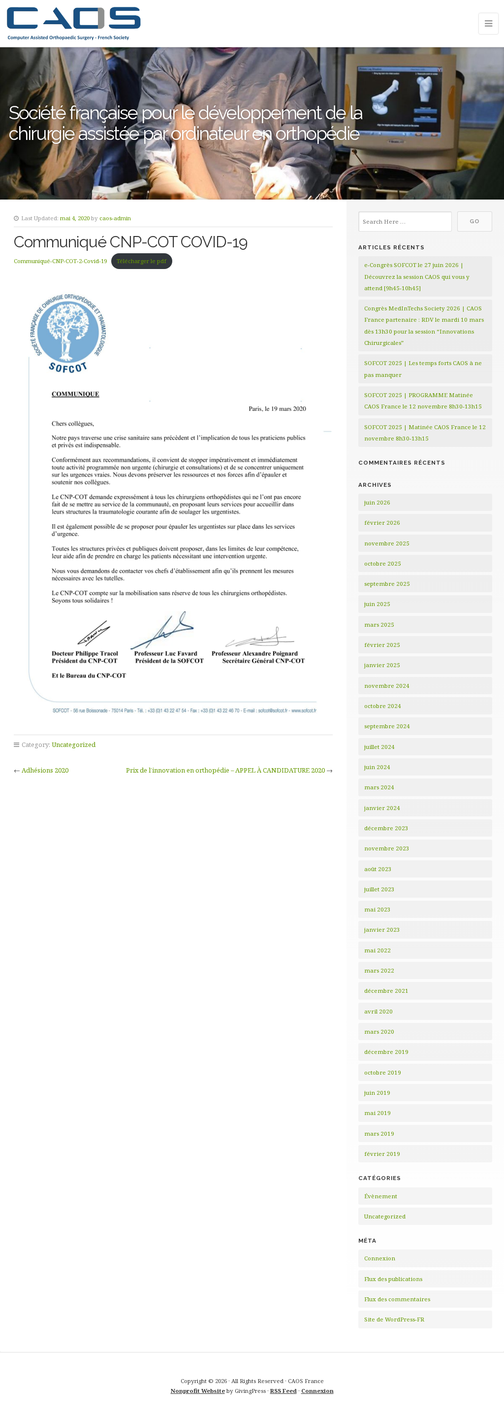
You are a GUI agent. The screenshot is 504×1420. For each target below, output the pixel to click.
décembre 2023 (386, 828)
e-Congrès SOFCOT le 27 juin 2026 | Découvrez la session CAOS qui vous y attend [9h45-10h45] (417, 276)
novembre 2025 (387, 543)
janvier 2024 (382, 807)
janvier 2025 (382, 665)
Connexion (379, 1258)
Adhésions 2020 (45, 770)
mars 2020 (379, 1031)
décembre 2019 (386, 1051)
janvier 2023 (382, 929)
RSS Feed (283, 1390)
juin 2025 (377, 604)
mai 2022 (377, 950)
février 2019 (382, 1153)
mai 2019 (377, 1112)
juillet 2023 (379, 889)
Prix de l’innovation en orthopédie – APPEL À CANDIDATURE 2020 (225, 770)
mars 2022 (379, 970)
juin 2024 (377, 767)
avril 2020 (378, 1011)
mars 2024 (379, 787)
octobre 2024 (382, 706)
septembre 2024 (387, 726)
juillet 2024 (379, 746)
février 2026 (382, 522)
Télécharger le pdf (141, 261)
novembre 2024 (387, 685)
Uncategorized (73, 744)
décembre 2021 (386, 990)
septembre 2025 (387, 583)
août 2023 (378, 869)
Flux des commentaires (397, 1299)
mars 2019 (379, 1133)
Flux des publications (393, 1279)
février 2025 (382, 644)
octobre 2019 (382, 1072)
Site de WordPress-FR (394, 1319)
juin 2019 (377, 1092)
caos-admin (115, 218)
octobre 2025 (382, 563)
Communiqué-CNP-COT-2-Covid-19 (60, 261)
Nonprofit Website (198, 1390)
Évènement (380, 1196)
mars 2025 (379, 624)
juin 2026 (377, 502)
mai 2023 (377, 909)
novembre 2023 (387, 848)
